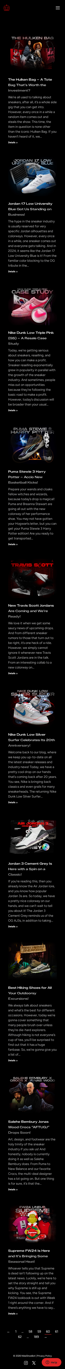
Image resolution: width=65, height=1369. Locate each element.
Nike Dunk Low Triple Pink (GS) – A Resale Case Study (31, 338)
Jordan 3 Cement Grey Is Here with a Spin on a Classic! (30, 869)
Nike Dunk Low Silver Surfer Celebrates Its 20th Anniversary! (31, 740)
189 (36, 1337)
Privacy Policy (44, 1355)
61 (56, 1332)
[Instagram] (25, 1363)
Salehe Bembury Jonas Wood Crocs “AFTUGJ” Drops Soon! (28, 1127)
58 (30, 1332)
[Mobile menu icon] (57, 7)
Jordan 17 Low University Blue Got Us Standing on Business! (30, 209)
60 (48, 1332)
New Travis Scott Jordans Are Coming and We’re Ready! (31, 611)
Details (11, 142)
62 (20, 1337)
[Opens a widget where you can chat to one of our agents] (51, 1362)
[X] (33, 1363)
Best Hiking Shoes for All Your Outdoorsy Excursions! (30, 993)
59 (39, 1332)
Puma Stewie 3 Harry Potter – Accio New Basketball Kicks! (27, 477)
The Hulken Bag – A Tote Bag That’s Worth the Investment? (30, 85)
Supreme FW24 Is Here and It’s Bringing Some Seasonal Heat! (29, 1256)
